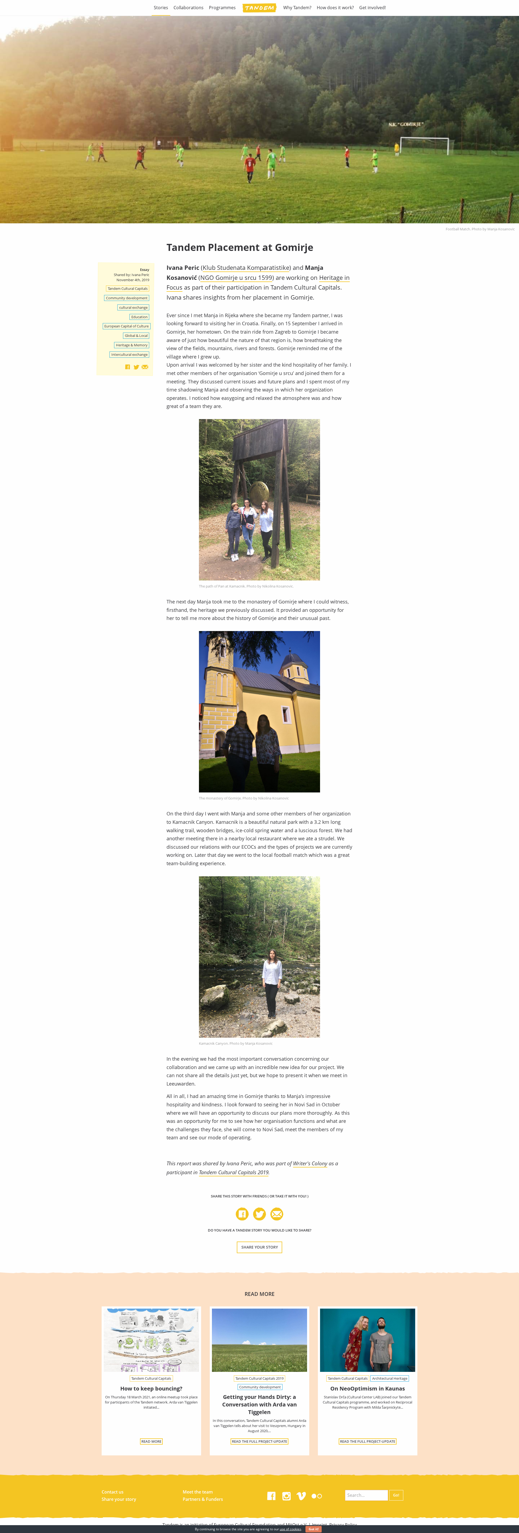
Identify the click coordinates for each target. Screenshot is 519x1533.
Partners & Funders (203, 1499)
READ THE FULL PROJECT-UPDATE (259, 1441)
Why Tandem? (297, 8)
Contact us (113, 1492)
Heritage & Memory (132, 345)
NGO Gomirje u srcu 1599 (236, 277)
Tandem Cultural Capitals (128, 288)
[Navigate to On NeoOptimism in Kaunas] (367, 1340)
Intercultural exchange (129, 354)
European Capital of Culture (126, 326)
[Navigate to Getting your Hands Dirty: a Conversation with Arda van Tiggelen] (259, 1340)
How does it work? (335, 8)
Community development (127, 298)
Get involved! (372, 8)
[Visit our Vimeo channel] (301, 1494)
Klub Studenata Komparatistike (246, 267)
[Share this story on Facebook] (127, 367)
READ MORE (151, 1441)
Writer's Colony (310, 1163)
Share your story (259, 1247)
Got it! (313, 1529)
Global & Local (136, 335)
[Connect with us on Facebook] (271, 1494)
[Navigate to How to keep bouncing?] (151, 1340)
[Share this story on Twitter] (136, 367)
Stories (161, 8)
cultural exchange (133, 307)
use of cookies (290, 1529)
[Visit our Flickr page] (316, 1494)
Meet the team (198, 1492)
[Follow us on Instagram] (286, 1494)
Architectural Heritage (389, 1378)
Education (139, 316)
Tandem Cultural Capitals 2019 (233, 1172)
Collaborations (189, 8)
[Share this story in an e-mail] (145, 367)
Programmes (222, 8)
